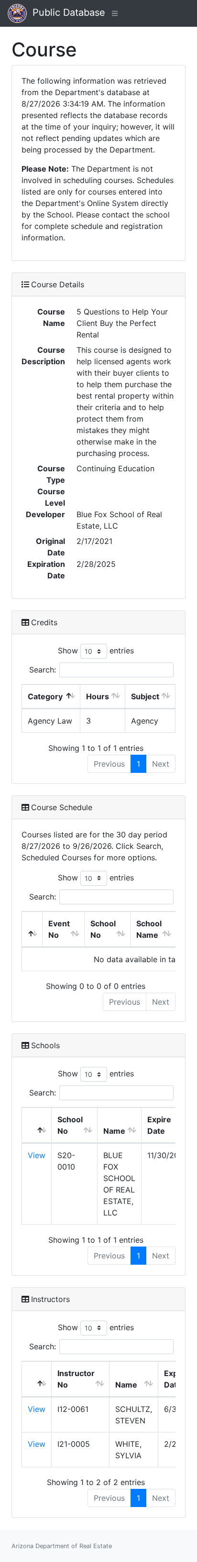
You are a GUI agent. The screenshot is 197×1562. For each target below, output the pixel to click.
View (36, 1155)
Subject (145, 696)
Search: (42, 669)
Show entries (96, 650)
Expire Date (159, 1125)
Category (45, 696)
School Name (149, 929)
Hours (97, 696)
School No (103, 929)
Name (114, 1131)
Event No (59, 929)
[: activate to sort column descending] (32, 929)
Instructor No (76, 1378)
